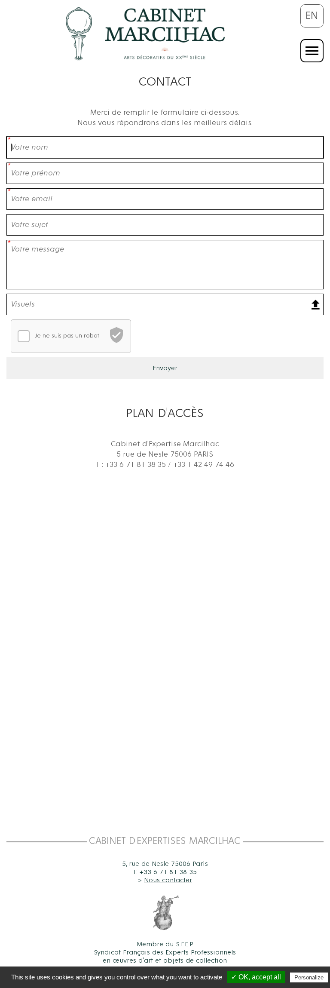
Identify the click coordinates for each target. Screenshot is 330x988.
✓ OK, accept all (256, 977)
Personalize (309, 977)
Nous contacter (168, 880)
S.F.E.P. (184, 944)
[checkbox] (24, 336)
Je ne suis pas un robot (67, 336)
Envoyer (165, 368)
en (312, 15)
